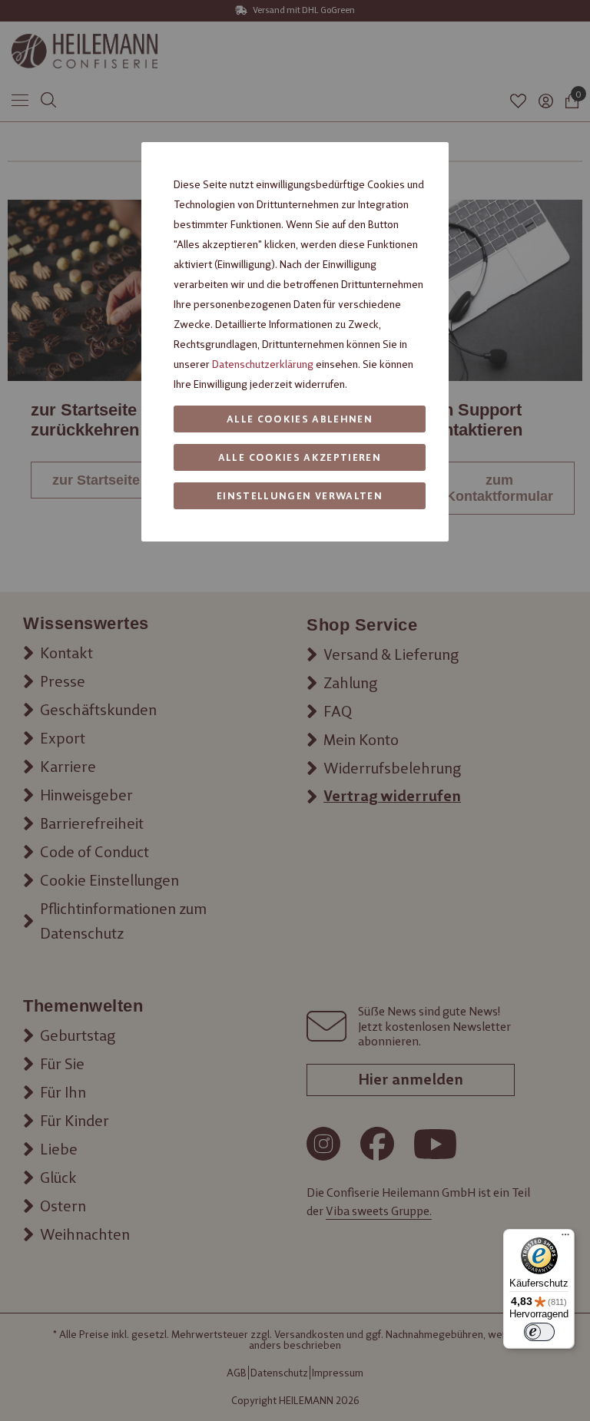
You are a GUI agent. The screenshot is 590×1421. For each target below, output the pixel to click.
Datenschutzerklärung (262, 364)
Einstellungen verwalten (300, 496)
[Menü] (565, 1238)
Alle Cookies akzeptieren (299, 457)
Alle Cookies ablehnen (300, 419)
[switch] (539, 1332)
